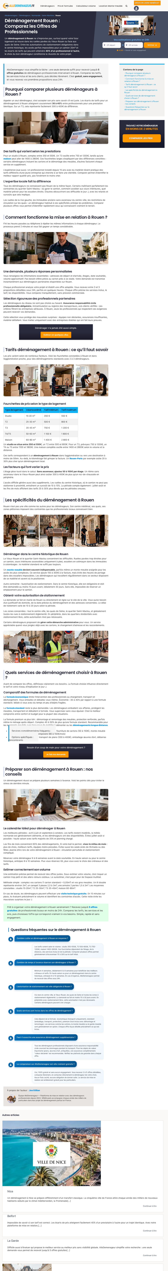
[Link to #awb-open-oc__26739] (136, 8)
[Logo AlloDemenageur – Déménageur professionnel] (18, 4)
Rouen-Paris (76, 458)
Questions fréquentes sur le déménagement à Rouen (136, 108)
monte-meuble (14, 570)
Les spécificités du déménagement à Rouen (140, 91)
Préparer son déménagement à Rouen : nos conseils (141, 102)
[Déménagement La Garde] (82, 1250)
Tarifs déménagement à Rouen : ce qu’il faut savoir (140, 85)
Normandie (36, 15)
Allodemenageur (11, 15)
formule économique (17, 697)
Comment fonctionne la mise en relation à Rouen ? (139, 80)
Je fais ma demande (56, 754)
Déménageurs (24, 15)
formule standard (15, 708)
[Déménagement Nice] (82, 1166)
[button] (126, 6)
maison (7, 158)
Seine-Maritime (48, 15)
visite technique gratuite (73, 893)
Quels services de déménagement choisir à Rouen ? (139, 96)
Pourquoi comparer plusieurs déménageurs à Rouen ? (137, 74)
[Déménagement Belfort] (82, 1225)
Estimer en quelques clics (56, 335)
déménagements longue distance (90, 725)
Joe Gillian (34, 1090)
